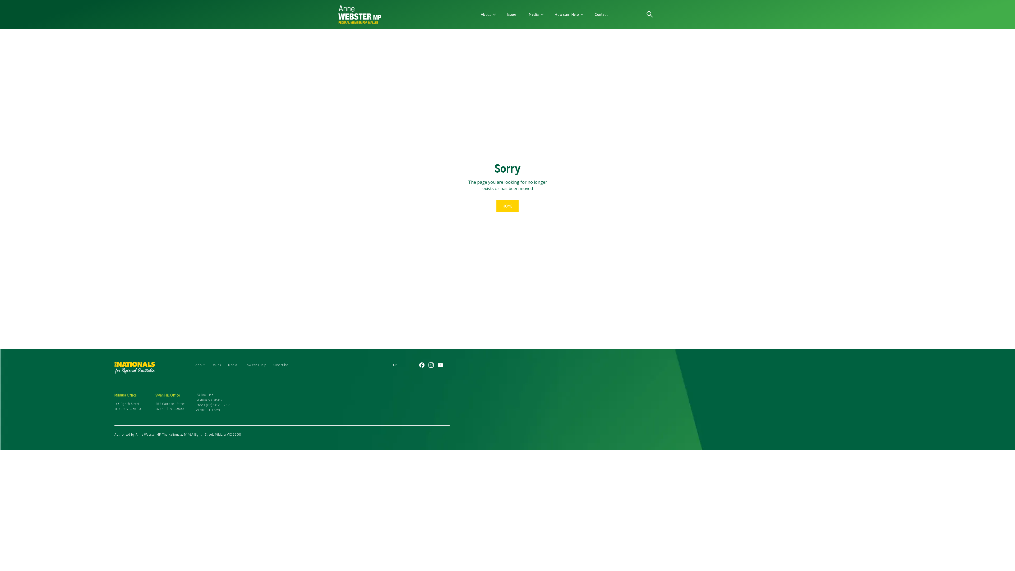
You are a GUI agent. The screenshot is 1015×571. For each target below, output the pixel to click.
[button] (488, 14)
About (200, 364)
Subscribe (280, 364)
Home (507, 206)
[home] (399, 14)
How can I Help (255, 364)
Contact (601, 14)
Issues (512, 14)
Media (232, 364)
